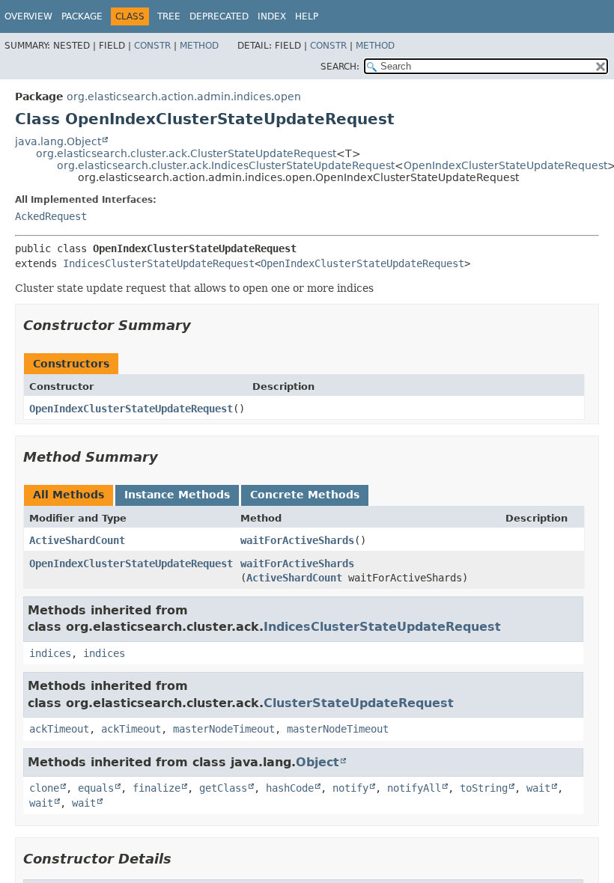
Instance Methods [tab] (177, 495)
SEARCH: (339, 66)
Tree (168, 16)
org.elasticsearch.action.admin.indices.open (184, 97)
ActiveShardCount (77, 540)
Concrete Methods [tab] (304, 495)
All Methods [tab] (68, 495)
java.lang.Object (58, 141)
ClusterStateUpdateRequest (359, 703)
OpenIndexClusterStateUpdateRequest (505, 165)
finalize (156, 788)
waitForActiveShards (297, 540)
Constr (152, 45)
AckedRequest (51, 216)
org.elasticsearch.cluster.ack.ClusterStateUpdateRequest (186, 153)
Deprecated (219, 16)
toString (484, 788)
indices (50, 653)
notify (350, 788)
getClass (223, 788)
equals (96, 788)
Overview (28, 16)
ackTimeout (59, 729)
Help (306, 16)
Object (317, 762)
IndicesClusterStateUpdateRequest (159, 263)
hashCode (290, 788)
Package (82, 16)
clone (44, 788)
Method (199, 45)
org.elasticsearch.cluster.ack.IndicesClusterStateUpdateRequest (226, 165)
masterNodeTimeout (224, 729)
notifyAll (414, 788)
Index (272, 16)
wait (538, 788)
